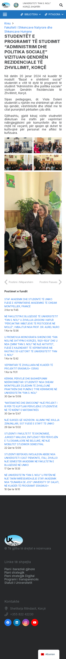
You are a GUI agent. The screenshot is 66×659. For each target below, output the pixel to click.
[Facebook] (8, 622)
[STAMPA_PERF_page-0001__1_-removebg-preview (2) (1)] (16, 5)
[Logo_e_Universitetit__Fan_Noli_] (6, 5)
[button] (61, 5)
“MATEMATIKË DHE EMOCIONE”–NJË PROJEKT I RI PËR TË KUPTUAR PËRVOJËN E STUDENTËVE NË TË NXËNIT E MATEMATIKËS (31, 406)
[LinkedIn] (16, 622)
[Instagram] (25, 622)
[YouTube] (34, 622)
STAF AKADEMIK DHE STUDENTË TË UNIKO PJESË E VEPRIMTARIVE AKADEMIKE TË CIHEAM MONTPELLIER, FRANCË (30, 303)
